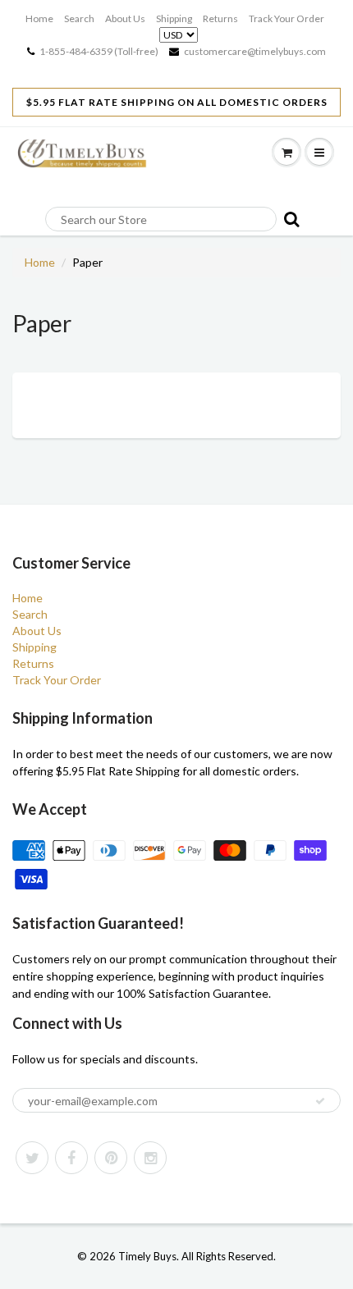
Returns (220, 18)
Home (39, 18)
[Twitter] (32, 1157)
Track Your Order (286, 18)
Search (79, 18)
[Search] (289, 218)
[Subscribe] (320, 1101)
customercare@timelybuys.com (255, 51)
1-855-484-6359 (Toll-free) (98, 51)
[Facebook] (71, 1157)
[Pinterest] (110, 1157)
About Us (125, 18)
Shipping (174, 18)
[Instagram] (150, 1157)
